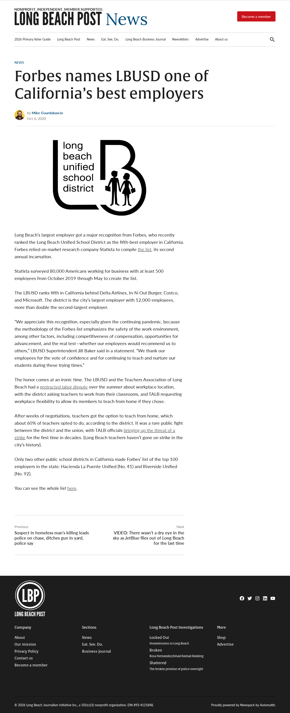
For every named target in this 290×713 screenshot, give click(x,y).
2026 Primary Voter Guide (32, 39)
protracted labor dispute (64, 387)
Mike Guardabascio (47, 112)
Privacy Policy (26, 651)
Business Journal (96, 651)
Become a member (256, 16)
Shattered (176, 666)
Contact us (23, 658)
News (91, 39)
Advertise (201, 39)
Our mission (25, 644)
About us (221, 39)
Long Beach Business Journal (146, 39)
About (19, 637)
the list (144, 249)
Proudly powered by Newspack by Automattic (243, 705)
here (71, 488)
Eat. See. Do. (110, 39)
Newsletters (180, 39)
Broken (176, 653)
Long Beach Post (68, 39)
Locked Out (169, 640)
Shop (221, 637)
